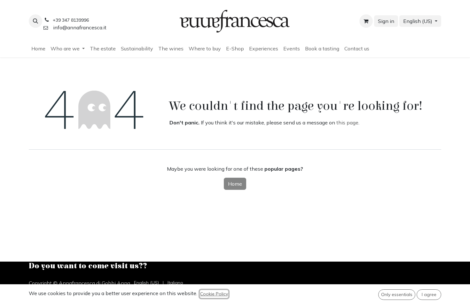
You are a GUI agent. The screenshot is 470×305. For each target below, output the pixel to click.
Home (235, 184)
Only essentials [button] (396, 294)
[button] (35, 21)
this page (347, 122)
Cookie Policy (214, 294)
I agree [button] (429, 294)
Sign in (386, 21)
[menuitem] (38, 48)
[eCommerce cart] (366, 21)
